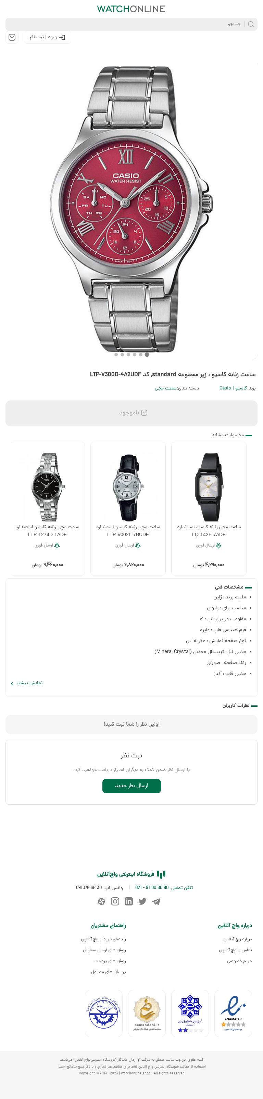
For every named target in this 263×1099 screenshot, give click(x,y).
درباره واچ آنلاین (237, 939)
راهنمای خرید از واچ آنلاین (103, 939)
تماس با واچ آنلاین (235, 950)
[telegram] (156, 901)
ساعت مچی (166, 388)
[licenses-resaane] (149, 1015)
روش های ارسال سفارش (104, 950)
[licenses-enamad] (236, 1015)
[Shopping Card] (11, 37)
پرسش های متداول (108, 972)
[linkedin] (129, 901)
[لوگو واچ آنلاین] (131, 8)
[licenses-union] (106, 1015)
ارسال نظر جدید (131, 786)
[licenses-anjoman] (192, 1015)
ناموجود (128, 413)
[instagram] (115, 901)
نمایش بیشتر (29, 683)
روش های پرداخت (110, 961)
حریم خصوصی (239, 961)
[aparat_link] (101, 901)
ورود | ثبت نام (43, 37)
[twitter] (142, 901)
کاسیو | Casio (233, 388)
